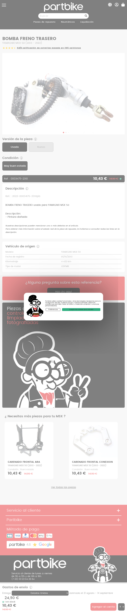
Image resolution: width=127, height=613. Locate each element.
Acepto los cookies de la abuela (81, 309)
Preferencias (53, 309)
